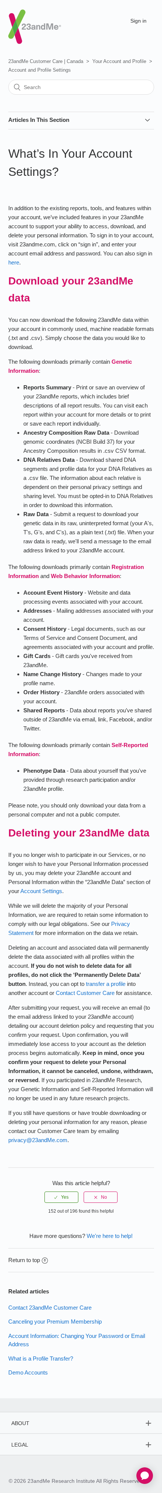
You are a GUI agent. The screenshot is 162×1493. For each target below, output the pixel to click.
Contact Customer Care (85, 993)
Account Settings (41, 891)
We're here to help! (110, 1236)
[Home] (34, 20)
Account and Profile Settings (39, 70)
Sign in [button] (138, 21)
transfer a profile (105, 984)
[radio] (61, 1197)
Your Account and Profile (119, 61)
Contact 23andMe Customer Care (50, 1307)
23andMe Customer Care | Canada (45, 61)
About (20, 1423)
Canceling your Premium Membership (55, 1321)
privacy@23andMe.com (37, 1140)
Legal (19, 1445)
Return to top (24, 1260)
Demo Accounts (28, 1372)
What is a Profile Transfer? (40, 1358)
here (13, 262)
